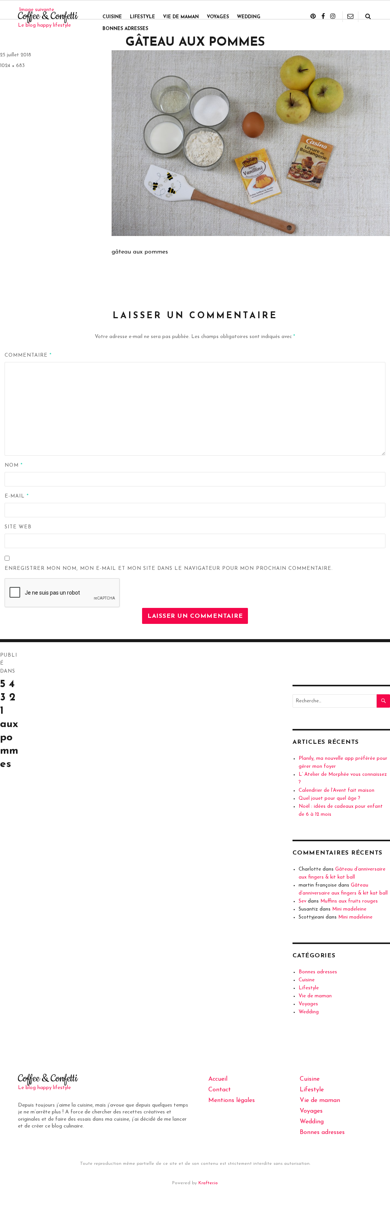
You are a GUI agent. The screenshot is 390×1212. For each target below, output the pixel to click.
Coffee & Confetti (47, 16)
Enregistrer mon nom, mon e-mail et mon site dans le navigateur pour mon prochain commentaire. (169, 568)
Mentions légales (231, 1100)
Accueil (217, 1079)
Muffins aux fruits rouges (349, 901)
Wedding (249, 17)
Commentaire (28, 355)
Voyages (218, 17)
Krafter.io (208, 1183)
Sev (302, 901)
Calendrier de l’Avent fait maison (336, 790)
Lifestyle (142, 17)
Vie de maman (181, 17)
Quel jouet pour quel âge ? (329, 798)
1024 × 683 (12, 65)
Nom (14, 465)
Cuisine (112, 17)
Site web (18, 527)
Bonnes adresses (125, 29)
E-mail (17, 496)
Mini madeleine (349, 909)
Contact (219, 1090)
